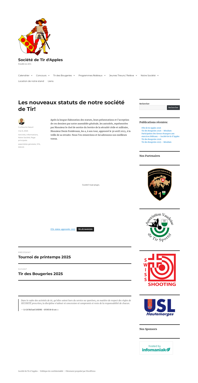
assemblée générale (27, 144)
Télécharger (85, 229)
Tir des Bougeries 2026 (151, 139)
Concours (41, 75)
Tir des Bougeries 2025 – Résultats (156, 142)
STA (38, 144)
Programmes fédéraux (91, 75)
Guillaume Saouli (26, 127)
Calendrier (23, 75)
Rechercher (144, 104)
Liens (50, 81)
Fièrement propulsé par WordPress (80, 371)
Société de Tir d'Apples (40, 59)
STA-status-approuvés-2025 (63, 229)
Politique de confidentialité (51, 371)
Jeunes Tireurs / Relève (121, 75)
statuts (21, 147)
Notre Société (148, 75)
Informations (32, 135)
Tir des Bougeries (62, 75)
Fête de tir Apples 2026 (151, 128)
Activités (22, 135)
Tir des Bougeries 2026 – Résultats (157, 131)
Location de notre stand (31, 81)
